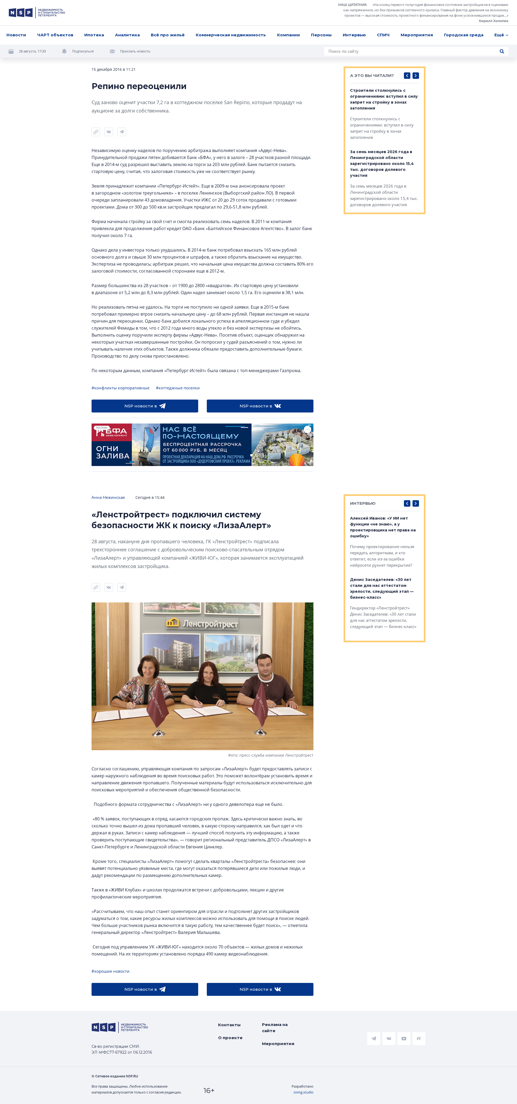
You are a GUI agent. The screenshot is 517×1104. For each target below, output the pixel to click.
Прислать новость (135, 51)
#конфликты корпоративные (120, 387)
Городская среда (463, 34)
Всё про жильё (168, 34)
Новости (16, 34)
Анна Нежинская (108, 497)
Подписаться (83, 51)
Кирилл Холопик (493, 20)
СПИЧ (383, 34)
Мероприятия (417, 34)
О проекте (230, 1037)
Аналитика (127, 34)
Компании (288, 34)
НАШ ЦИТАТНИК (352, 4)
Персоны (321, 34)
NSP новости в (140, 405)
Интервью (354, 34)
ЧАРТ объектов (55, 34)
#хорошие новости (111, 971)
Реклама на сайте (275, 1027)
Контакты (229, 1024)
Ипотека (94, 34)
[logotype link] (37, 12)
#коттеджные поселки (178, 387)
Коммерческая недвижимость (231, 34)
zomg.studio (303, 1092)
